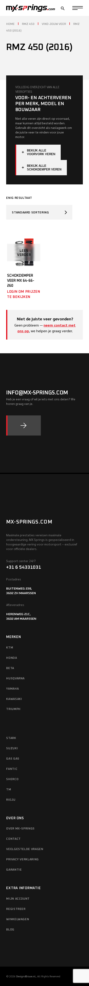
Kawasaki (14, 699)
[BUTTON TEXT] (23, 425)
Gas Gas (12, 758)
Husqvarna (15, 678)
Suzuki (12, 748)
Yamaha (12, 688)
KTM (9, 647)
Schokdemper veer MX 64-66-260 (20, 280)
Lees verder (24, 253)
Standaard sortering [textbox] (30, 212)
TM (8, 789)
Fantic (11, 769)
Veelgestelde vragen (24, 849)
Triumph (13, 709)
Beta (10, 668)
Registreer (16, 909)
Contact (13, 838)
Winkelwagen (17, 919)
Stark (11, 738)
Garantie (14, 869)
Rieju (10, 799)
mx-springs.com (29, 522)
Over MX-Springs (20, 828)
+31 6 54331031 (23, 567)
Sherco (12, 779)
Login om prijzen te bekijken (23, 294)
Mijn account (18, 898)
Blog (10, 929)
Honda (11, 657)
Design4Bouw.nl (26, 976)
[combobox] (39, 212)
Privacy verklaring (22, 859)
